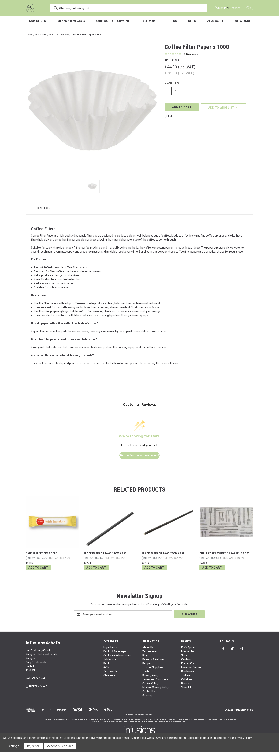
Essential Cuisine (191, 667)
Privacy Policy (150, 675)
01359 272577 (38, 686)
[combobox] (128, 8)
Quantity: (172, 82)
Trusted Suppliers (152, 667)
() (251, 7)
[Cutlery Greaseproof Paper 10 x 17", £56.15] (226, 522)
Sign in (222, 7)
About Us (147, 647)
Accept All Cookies (60, 746)
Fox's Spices (188, 647)
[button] (139, 208)
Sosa (184, 655)
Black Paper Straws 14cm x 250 (105, 553)
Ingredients (37, 21)
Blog (145, 655)
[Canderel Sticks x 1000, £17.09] (52, 522)
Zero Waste (215, 21)
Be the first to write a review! (139, 455)
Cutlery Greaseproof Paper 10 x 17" (224, 553)
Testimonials (150, 651)
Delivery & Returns (153, 659)
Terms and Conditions (155, 679)
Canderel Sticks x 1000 (41, 553)
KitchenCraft (188, 663)
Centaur (186, 659)
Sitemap (147, 695)
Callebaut (187, 679)
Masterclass (188, 651)
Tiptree (185, 675)
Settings (13, 746)
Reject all (33, 746)
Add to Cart (38, 567)
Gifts (192, 21)
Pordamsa (187, 671)
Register (235, 7)
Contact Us (148, 691)
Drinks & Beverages (71, 21)
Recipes (147, 663)
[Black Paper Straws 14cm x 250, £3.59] (110, 522)
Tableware (148, 21)
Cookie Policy (150, 683)
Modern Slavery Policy (155, 687)
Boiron (185, 683)
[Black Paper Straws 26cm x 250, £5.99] (168, 522)
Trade (145, 671)
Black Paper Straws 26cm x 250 (163, 553)
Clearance (243, 21)
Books (172, 21)
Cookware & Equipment (113, 21)
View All (186, 687)
